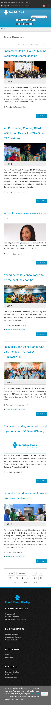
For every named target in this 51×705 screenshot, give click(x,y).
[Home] (14, 12)
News (34, 45)
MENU (3, 29)
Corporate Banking (12, 640)
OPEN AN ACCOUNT (25, 20)
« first (11, 573)
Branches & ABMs (17, 2)
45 (15, 583)
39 (10, 578)
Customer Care (11, 678)
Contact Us (27, 2)
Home (29, 45)
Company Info (5, 2)
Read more (41, 116)
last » (35, 583)
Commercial (15, 6)
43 (34, 578)
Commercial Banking (13, 637)
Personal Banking (11, 634)
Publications (9, 657)
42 (27, 578)
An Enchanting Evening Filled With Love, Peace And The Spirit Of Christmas (24, 133)
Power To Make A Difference (16, 330)
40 (17, 578)
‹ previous (21, 573)
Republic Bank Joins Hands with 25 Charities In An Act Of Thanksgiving (24, 351)
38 (41, 573)
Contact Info (9, 675)
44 (41, 578)
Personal (5, 6)
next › (26, 583)
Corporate (26, 6)
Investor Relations (12, 617)
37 (34, 573)
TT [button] (47, 6)
